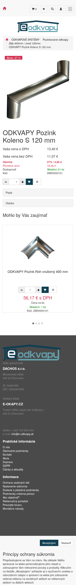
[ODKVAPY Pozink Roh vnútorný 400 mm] (37, 247)
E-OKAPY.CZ (13, 404)
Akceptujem (49, 543)
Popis (9, 192)
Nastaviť (66, 543)
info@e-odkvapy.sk (22, 434)
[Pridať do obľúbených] (37, 182)
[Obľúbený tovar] (44, 9)
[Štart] (7, 39)
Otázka (10, 203)
